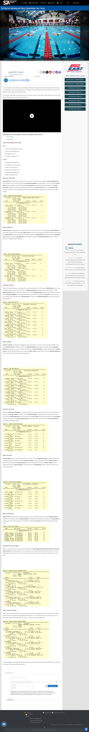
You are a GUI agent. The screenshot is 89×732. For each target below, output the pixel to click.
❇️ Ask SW (43, 3)
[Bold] (12, 682)
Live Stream (10, 139)
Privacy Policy (69, 725)
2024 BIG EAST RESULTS (75, 104)
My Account (76, 3)
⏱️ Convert (60, 3)
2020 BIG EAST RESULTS (75, 92)
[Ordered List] (20, 682)
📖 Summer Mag (33, 3)
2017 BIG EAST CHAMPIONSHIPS (75, 84)
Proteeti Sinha (16, 72)
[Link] (28, 682)
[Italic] (14, 682)
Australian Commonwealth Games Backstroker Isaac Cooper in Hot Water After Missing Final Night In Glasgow (75, 275)
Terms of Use (47, 694)
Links (63, 712)
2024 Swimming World (35, 718)
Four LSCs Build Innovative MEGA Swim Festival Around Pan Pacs (75, 252)
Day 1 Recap (10, 137)
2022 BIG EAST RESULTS (75, 96)
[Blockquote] (24, 682)
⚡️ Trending (24, 3)
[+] (31, 681)
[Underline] (16, 682)
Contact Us (54, 725)
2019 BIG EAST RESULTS (75, 88)
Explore (27, 716)
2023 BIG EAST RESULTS (75, 100)
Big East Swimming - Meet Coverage (75, 76)
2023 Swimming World (35, 722)
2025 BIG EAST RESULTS (75, 109)
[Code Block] (26, 682)
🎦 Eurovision (29, 714)
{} (29, 681)
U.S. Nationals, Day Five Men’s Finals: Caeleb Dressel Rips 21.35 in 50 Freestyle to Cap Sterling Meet (75, 283)
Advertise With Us (78, 725)
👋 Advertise (51, 3)
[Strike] (18, 682)
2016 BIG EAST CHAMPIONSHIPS (75, 79)
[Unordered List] (22, 682)
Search (59, 712)
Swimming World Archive (36, 720)
